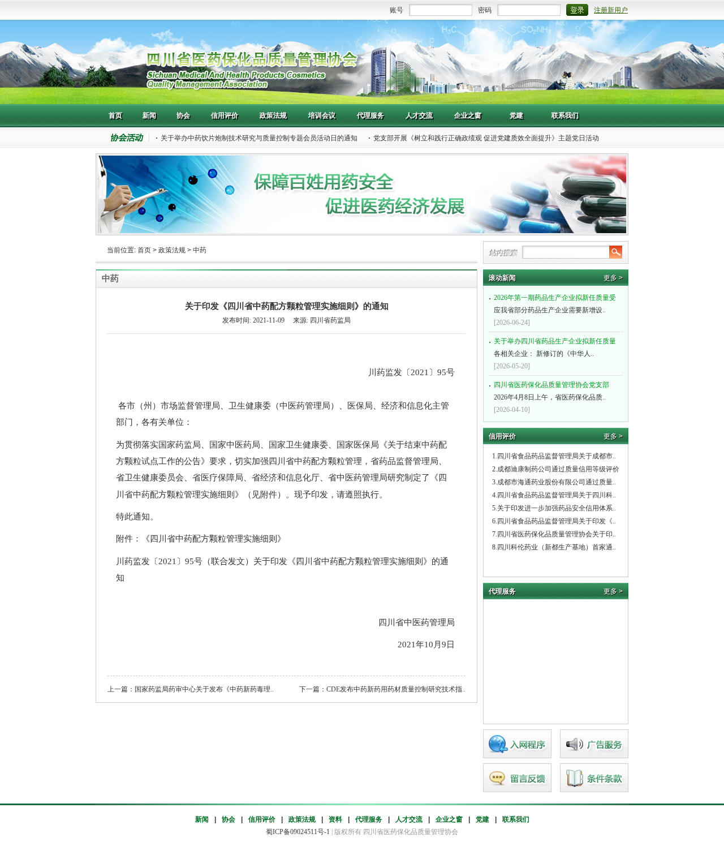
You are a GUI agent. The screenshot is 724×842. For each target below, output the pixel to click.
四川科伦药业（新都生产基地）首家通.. (556, 547)
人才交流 (409, 819)
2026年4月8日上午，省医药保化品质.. (551, 391)
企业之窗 (449, 819)
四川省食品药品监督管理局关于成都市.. (556, 456)
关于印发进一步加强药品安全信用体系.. (556, 508)
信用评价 (261, 819)
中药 (199, 250)
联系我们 (515, 819)
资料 (335, 819)
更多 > (613, 278)
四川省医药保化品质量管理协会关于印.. (556, 534)
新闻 (202, 819)
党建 (482, 819)
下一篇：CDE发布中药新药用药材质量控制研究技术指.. (382, 689)
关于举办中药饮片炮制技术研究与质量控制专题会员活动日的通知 (259, 138)
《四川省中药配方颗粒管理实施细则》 (213, 538)
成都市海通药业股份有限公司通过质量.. (556, 482)
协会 (228, 819)
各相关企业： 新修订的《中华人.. (555, 347)
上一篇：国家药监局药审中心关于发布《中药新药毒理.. (190, 689)
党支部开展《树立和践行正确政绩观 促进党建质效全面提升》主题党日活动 (486, 138)
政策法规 (172, 250)
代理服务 (368, 819)
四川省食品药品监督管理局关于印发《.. (556, 521)
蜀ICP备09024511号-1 (298, 832)
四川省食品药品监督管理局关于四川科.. (556, 495)
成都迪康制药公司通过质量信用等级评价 (558, 469)
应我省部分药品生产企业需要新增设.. (555, 304)
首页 (144, 250)
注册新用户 (611, 10)
